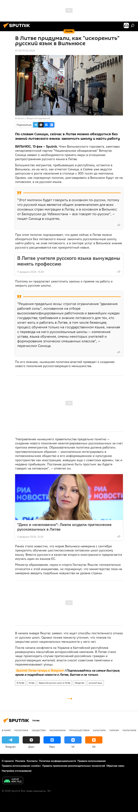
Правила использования (91, 761)
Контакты (32, 761)
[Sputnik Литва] (17, 28)
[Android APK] (13, 781)
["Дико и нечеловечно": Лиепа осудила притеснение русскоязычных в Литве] (69, 497)
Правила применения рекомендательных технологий (73, 765)
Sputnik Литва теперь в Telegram (40, 670)
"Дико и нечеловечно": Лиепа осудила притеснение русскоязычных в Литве (64, 527)
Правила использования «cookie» (21, 765)
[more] (118, 224)
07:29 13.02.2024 (25, 50)
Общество (79, 682)
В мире (6, 730)
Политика (21, 730)
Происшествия (79, 730)
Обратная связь (115, 765)
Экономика (57, 730)
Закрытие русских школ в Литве (54, 682)
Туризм (114, 730)
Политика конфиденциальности (57, 761)
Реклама (20, 761)
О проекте (8, 761)
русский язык (95, 682)
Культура (99, 730)
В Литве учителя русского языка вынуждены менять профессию (68, 261)
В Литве (20, 682)
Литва (31, 682)
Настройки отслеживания (16, 770)
